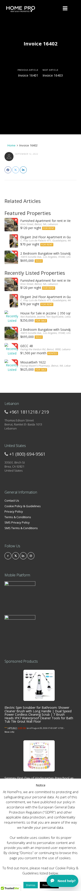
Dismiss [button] (30, 885)
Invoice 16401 (28, 75)
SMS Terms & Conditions (21, 528)
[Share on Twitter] (15, 169)
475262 (12, 728)
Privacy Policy (13, 511)
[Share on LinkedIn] (23, 169)
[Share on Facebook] (7, 169)
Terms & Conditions (17, 517)
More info (9, 732)
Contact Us (11, 500)
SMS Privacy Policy (17, 522)
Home (11, 145)
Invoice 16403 (53, 75)
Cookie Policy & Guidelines (22, 506)
